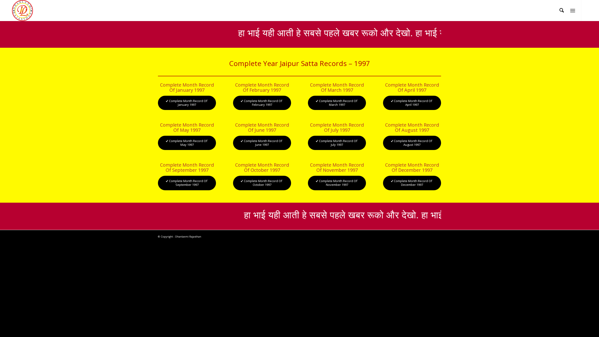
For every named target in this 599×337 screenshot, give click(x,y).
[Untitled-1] (22, 10)
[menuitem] (561, 10)
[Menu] (572, 10)
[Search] (561, 10)
